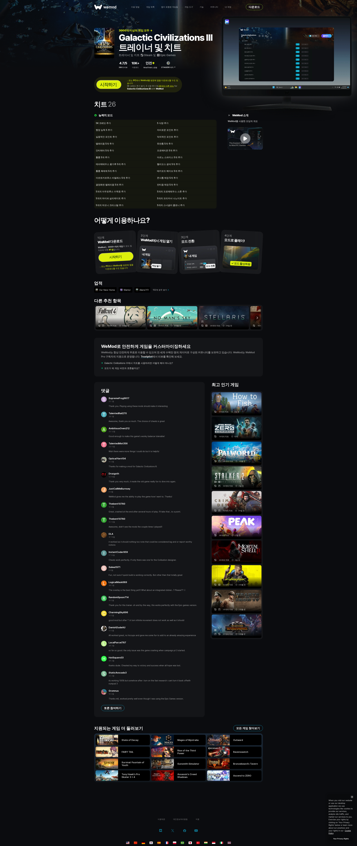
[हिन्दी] (206, 843)
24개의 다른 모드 (166, 86)
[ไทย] (229, 843)
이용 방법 (135, 7)
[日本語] (190, 843)
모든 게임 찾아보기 (248, 728)
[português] (182, 843)
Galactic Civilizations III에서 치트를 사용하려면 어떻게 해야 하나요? (138, 363)
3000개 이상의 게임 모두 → (135, 30)
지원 (197, 819)
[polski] (174, 843)
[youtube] (196, 830)
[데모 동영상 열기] (245, 138)
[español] (159, 843)
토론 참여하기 (112, 708)
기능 (202, 7)
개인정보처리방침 (180, 819)
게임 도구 (189, 7)
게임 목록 (150, 7)
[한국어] (151, 843)
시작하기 (108, 84)
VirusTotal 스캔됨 (150, 67)
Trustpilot (147, 356)
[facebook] (184, 831)
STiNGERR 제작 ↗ (168, 67)
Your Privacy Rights (341, 839)
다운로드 (254, 7)
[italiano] (221, 843)
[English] (127, 843)
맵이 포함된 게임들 (169, 7)
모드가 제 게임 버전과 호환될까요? (121, 368)
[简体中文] (135, 843)
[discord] (160, 831)
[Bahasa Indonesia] (213, 843)
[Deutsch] (143, 843)
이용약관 (161, 819)
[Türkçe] (198, 843)
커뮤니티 (214, 7)
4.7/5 (123, 63)
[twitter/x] (172, 830)
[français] (166, 843)
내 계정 (228, 7)
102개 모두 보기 (160, 290)
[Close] (352, 797)
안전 (149, 63)
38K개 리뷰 (123, 67)
